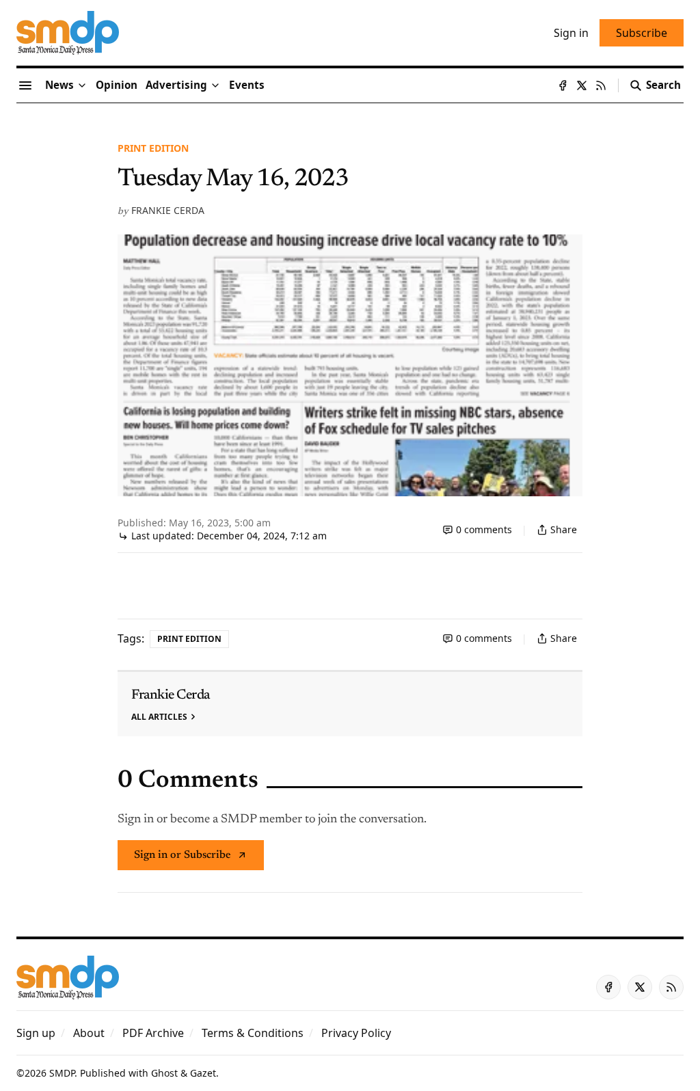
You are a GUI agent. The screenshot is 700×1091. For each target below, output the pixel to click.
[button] (176, 85)
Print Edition (153, 148)
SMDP (62, 1072)
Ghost (164, 1072)
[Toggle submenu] (82, 85)
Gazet (203, 1072)
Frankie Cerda (167, 210)
